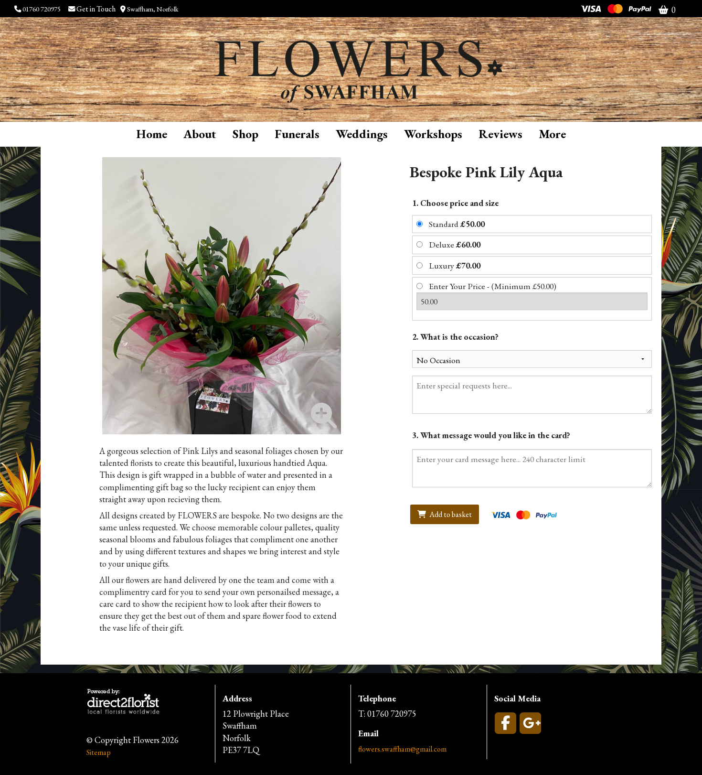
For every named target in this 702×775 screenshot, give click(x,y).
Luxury (454, 265)
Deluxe (454, 244)
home (151, 134)
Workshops (433, 134)
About (199, 134)
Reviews (500, 134)
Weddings (362, 134)
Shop (245, 134)
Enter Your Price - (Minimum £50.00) (492, 285)
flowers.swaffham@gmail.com (402, 749)
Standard (457, 223)
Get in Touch (96, 9)
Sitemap (98, 752)
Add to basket (450, 514)
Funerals (297, 134)
